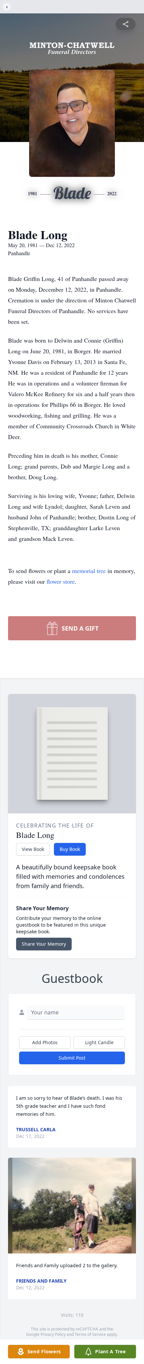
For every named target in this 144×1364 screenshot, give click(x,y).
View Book (33, 849)
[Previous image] (15, 1206)
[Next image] (129, 1206)
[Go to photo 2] (74, 1249)
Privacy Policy (53, 1334)
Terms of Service (90, 1334)
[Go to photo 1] (70, 1249)
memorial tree (89, 571)
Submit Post (72, 1058)
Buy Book (70, 849)
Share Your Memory (44, 944)
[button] (72, 1206)
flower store (61, 581)
